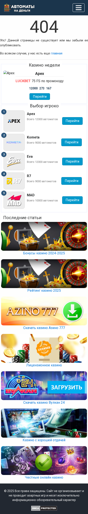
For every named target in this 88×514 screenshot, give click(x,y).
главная (56, 53)
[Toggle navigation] (79, 7)
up (44, 505)
